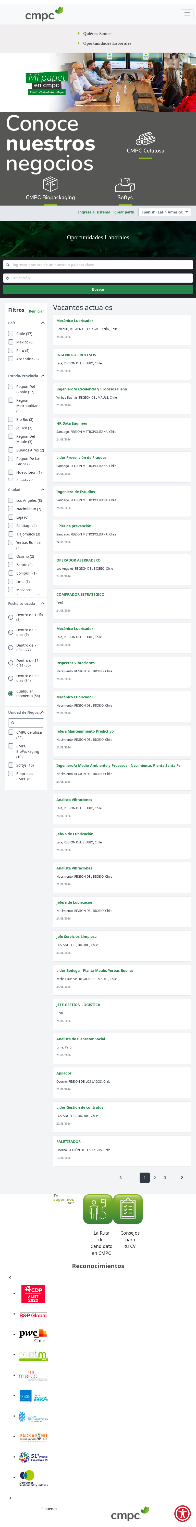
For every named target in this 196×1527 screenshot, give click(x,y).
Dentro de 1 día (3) (29, 617)
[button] (26, 322)
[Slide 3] (98, 105)
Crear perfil (124, 212)
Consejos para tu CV (130, 1239)
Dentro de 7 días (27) (26, 647)
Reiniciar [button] (36, 311)
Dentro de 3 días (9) (26, 632)
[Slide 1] (79, 105)
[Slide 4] (107, 105)
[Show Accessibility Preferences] (182, 1513)
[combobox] (98, 264)
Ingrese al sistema (94, 212)
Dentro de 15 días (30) (27, 662)
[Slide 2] (89, 105)
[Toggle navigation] (187, 13)
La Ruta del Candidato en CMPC (102, 1243)
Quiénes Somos (97, 33)
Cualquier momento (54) (28, 693)
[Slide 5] (116, 105)
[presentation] (121, 1177)
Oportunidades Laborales (107, 43)
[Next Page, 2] (182, 1177)
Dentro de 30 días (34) (27, 678)
